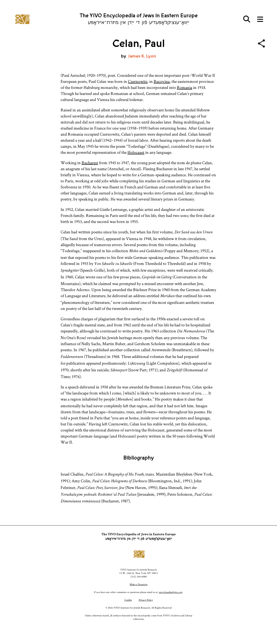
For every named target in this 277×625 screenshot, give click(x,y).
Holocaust (135, 152)
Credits (128, 599)
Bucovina (162, 81)
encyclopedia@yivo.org (170, 592)
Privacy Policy (146, 599)
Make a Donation (138, 584)
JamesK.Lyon (142, 56)
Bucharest (90, 162)
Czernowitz (137, 81)
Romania (184, 87)
